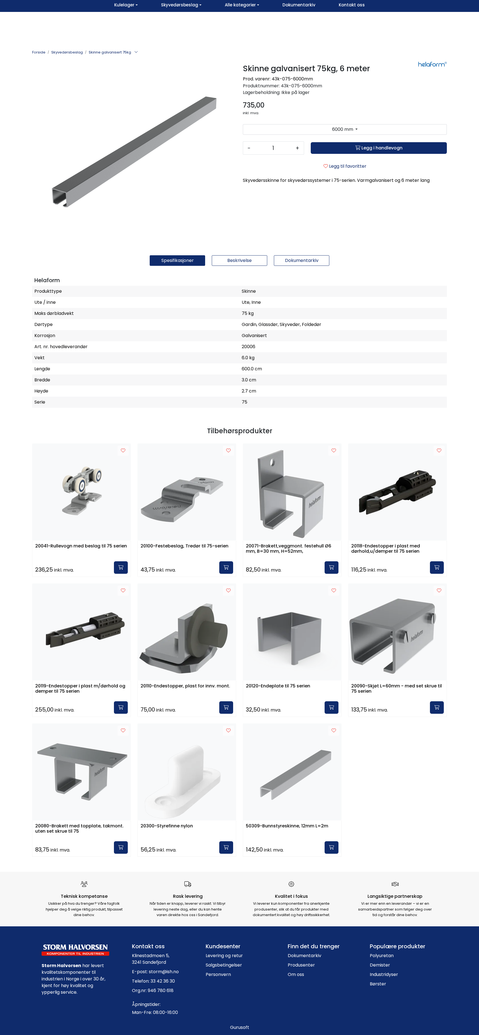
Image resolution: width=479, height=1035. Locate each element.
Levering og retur (224, 955)
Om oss (296, 974)
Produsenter (301, 965)
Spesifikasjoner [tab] (177, 260)
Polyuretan (382, 955)
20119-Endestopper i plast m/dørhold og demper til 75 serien (80, 688)
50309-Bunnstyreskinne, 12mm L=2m (287, 826)
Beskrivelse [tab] (239, 260)
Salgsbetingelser (224, 965)
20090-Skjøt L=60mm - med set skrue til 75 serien (396, 688)
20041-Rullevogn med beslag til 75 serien (81, 546)
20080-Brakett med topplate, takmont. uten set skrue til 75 (79, 828)
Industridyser (384, 974)
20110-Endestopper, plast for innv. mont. (185, 686)
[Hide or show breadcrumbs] (136, 52)
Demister (380, 965)
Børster (378, 984)
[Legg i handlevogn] (121, 567)
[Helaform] (432, 64)
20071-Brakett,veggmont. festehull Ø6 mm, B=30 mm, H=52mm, (288, 548)
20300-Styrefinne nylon (167, 826)
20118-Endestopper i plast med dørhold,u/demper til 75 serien (385, 548)
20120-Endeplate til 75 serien (278, 686)
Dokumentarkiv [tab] (302, 260)
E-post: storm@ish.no (155, 971)
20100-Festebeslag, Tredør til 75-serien (184, 546)
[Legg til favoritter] (123, 451)
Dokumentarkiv (304, 955)
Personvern (218, 974)
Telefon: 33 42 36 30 (153, 981)
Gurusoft (239, 1027)
